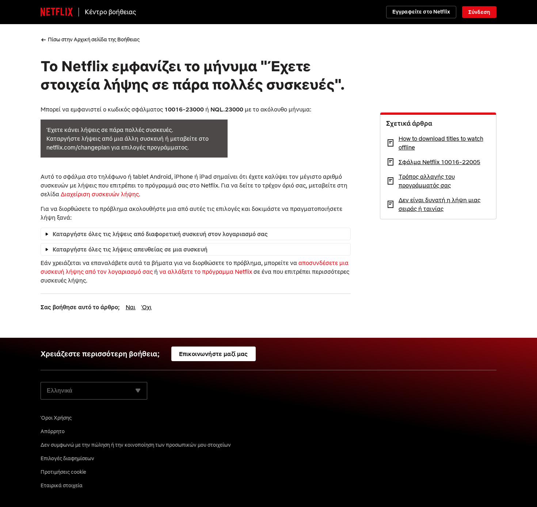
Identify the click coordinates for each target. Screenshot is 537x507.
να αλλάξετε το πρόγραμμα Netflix (205, 271)
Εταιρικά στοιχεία (62, 485)
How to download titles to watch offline (441, 143)
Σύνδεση (479, 12)
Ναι (131, 307)
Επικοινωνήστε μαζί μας (213, 353)
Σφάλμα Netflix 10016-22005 (439, 162)
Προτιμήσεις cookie (63, 472)
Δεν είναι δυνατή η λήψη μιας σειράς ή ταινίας (439, 204)
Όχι (146, 307)
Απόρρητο (53, 431)
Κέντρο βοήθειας (110, 12)
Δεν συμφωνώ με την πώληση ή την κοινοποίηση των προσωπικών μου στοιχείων (136, 445)
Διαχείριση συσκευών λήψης (100, 194)
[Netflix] (57, 12)
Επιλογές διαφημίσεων (67, 458)
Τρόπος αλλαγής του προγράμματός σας (427, 181)
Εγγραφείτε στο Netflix (421, 11)
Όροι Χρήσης (56, 418)
